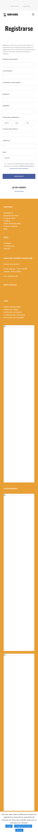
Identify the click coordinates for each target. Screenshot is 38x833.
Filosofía (7, 248)
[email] (15, 4)
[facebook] (19, 4)
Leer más (19, 830)
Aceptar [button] (9, 826)
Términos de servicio (26, 166)
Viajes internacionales (12, 223)
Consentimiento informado (14, 315)
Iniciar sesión (19, 191)
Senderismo (8, 213)
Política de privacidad (12, 307)
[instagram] (22, 4)
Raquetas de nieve (11, 215)
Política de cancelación (13, 312)
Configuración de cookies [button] (23, 826)
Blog (5, 229)
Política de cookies (11, 309)
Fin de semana (9, 218)
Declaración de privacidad (19, 168)
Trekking (7, 221)
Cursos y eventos (10, 226)
